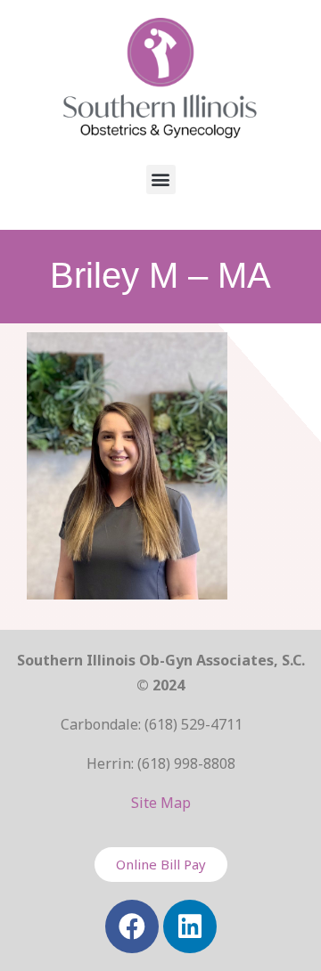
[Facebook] (132, 926)
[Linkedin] (190, 926)
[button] (161, 179)
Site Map (161, 802)
